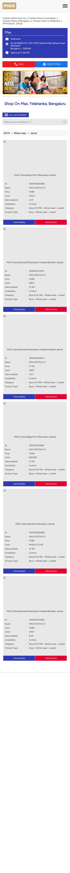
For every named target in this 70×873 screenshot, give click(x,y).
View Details (19, 222)
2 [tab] (35, 91)
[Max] (9, 6)
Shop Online (51, 222)
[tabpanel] (35, 83)
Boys (7, 133)
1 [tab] (32, 91)
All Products (9, 23)
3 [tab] (38, 91)
